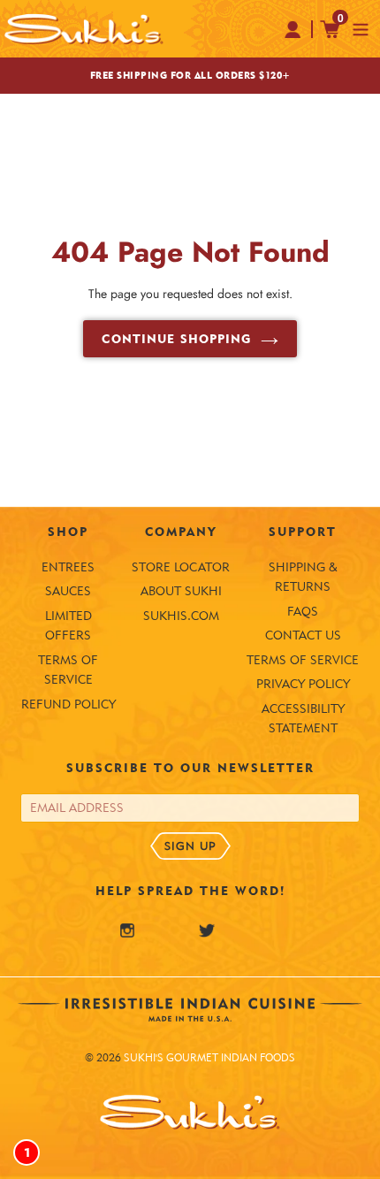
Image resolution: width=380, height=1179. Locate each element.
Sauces (68, 591)
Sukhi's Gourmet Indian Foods (209, 1057)
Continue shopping (176, 339)
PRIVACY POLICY (303, 684)
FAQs (302, 611)
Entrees (68, 567)
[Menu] (360, 28)
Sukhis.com (181, 616)
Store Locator (181, 567)
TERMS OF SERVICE (303, 660)
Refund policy (68, 704)
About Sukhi (181, 591)
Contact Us (303, 635)
